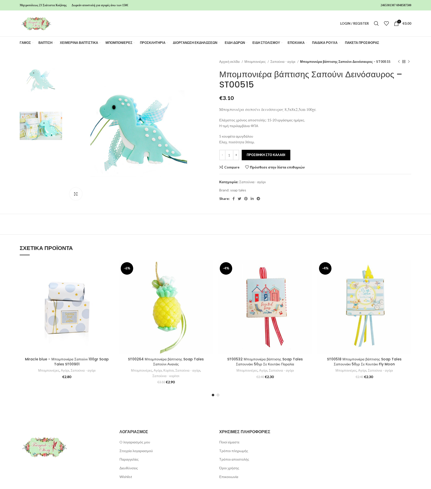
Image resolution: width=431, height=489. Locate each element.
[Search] (376, 23)
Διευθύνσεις (128, 468)
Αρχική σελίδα (229, 62)
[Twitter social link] (239, 198)
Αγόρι (65, 370)
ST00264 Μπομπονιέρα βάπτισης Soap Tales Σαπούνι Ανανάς (166, 362)
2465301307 (388, 5)
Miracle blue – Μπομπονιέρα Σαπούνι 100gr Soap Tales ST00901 (67, 362)
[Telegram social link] (258, 198)
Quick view (110, 291)
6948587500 (403, 5)
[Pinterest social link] (246, 198)
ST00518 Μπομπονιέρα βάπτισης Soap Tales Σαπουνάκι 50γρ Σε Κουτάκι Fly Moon (364, 362)
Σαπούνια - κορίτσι (165, 376)
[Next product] (408, 61)
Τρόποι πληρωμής (233, 451)
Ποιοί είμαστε (229, 442)
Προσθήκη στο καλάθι (266, 155)
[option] (41, 80)
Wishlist (125, 477)
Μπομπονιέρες (255, 62)
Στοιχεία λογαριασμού (136, 451)
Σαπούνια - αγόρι (283, 62)
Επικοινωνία (228, 477)
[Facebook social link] (233, 198)
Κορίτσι (168, 370)
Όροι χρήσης (229, 468)
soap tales (238, 190)
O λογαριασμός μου (134, 442)
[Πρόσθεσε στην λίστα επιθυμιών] (110, 268)
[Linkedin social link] (252, 198)
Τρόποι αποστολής (234, 459)
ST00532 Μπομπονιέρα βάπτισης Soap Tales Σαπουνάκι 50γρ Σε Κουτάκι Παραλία (265, 362)
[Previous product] (398, 61)
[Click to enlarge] (76, 194)
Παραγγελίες (129, 459)
